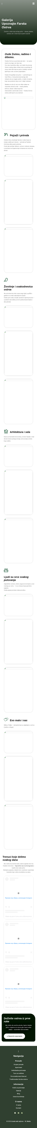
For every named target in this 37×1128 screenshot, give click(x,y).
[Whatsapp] (22, 1113)
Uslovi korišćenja (18, 1096)
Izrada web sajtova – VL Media (21, 1121)
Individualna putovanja (18, 1070)
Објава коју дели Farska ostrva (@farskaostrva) (18, 916)
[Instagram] (18, 1113)
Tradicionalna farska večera (18, 1079)
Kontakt (18, 1108)
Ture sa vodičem (18, 1073)
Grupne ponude (18, 1064)
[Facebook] (15, 1113)
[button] (33, 4)
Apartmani (18, 1067)
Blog (18, 1093)
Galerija (18, 1091)
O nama (18, 1105)
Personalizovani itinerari (19, 1076)
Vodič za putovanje (18, 1088)
